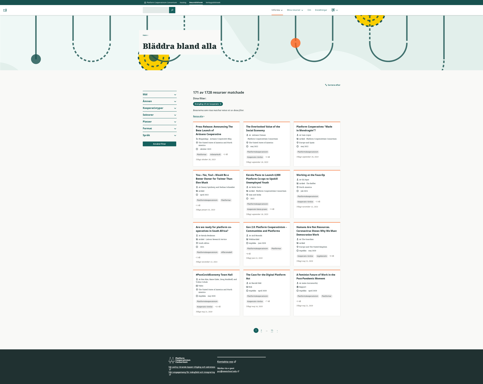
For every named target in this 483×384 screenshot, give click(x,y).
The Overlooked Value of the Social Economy (263, 128)
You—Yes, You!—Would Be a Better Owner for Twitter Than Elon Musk (214, 178)
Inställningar (321, 10)
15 (272, 330)
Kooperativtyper (153, 108)
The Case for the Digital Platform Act (266, 276)
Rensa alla (198, 116)
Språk (146, 135)
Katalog (183, 2)
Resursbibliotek (196, 2)
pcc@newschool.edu (227, 371)
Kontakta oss (225, 361)
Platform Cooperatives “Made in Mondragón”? (314, 128)
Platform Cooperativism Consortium (161, 2)
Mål (145, 94)
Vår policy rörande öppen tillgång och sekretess (192, 367)
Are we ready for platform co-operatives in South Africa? (214, 229)
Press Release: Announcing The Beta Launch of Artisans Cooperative (214, 130)
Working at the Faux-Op (310, 175)
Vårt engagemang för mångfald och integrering (192, 372)
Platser (147, 122)
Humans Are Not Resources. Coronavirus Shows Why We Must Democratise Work (316, 231)
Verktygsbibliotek (213, 2)
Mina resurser (293, 10)
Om (309, 10)
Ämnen (147, 101)
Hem (145, 35)
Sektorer (148, 115)
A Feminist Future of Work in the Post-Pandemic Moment (315, 276)
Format (147, 128)
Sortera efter (333, 85)
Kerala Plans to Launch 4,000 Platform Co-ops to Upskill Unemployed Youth (263, 178)
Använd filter (159, 144)
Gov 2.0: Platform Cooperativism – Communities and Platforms (266, 229)
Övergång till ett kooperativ (209, 104)
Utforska (276, 10)
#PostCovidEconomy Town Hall (214, 275)
